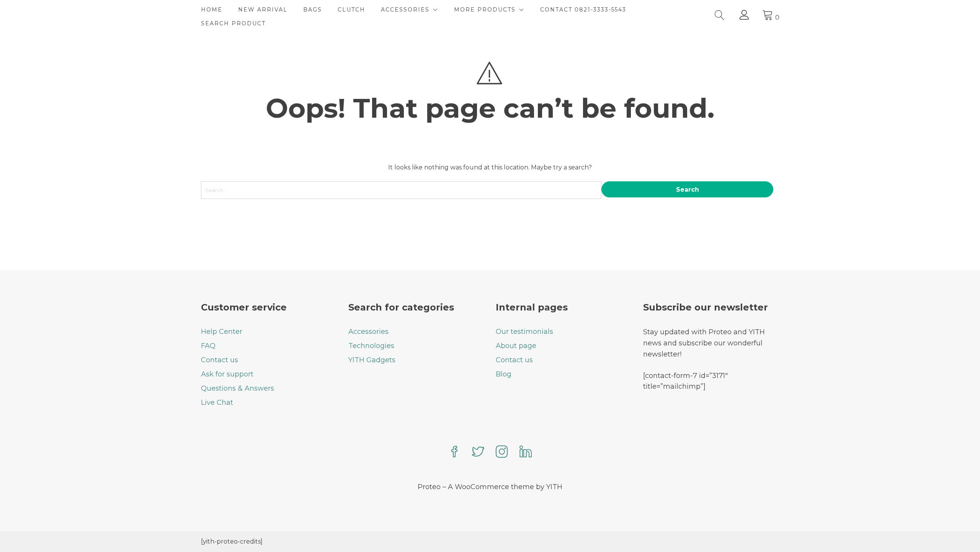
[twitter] (478, 452)
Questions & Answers (237, 388)
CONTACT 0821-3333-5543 (583, 9)
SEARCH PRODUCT (233, 23)
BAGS (312, 9)
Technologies (371, 346)
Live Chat (217, 402)
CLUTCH (351, 9)
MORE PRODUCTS (485, 9)
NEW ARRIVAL (262, 9)
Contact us (219, 360)
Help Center (221, 331)
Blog (503, 374)
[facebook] (454, 452)
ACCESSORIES (405, 9)
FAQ (208, 346)
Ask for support (227, 374)
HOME (211, 9)
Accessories (368, 331)
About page (516, 346)
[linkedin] (525, 452)
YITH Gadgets (371, 360)
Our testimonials (524, 331)
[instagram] (502, 452)
